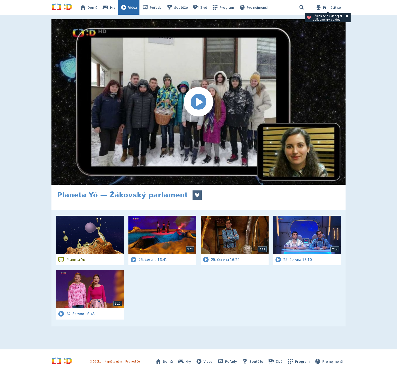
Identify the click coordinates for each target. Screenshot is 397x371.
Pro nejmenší (257, 7)
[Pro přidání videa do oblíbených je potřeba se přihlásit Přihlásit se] (197, 195)
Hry (113, 7)
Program (227, 7)
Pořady (156, 7)
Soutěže (181, 7)
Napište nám (113, 361)
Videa (132, 7)
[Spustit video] (198, 102)
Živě (203, 7)
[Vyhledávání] (301, 7)
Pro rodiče (132, 361)
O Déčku (95, 361)
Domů (92, 7)
